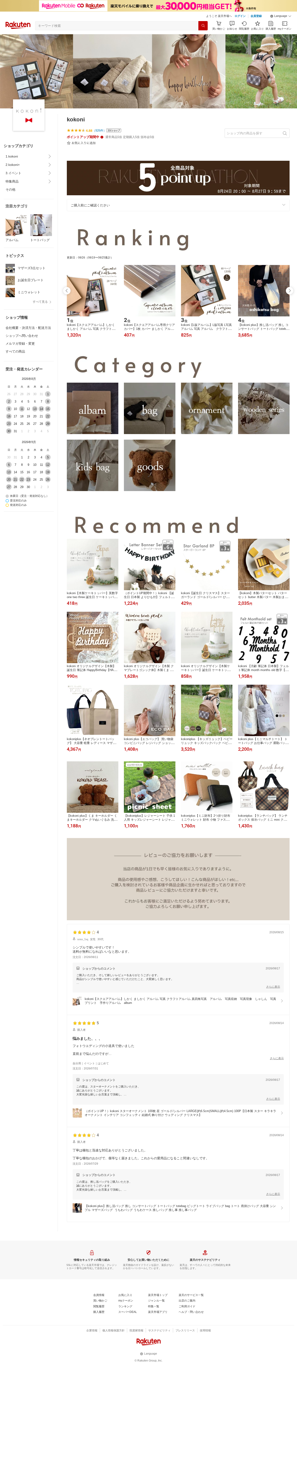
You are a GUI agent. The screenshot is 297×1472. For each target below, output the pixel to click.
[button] (280, 16)
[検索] (203, 25)
